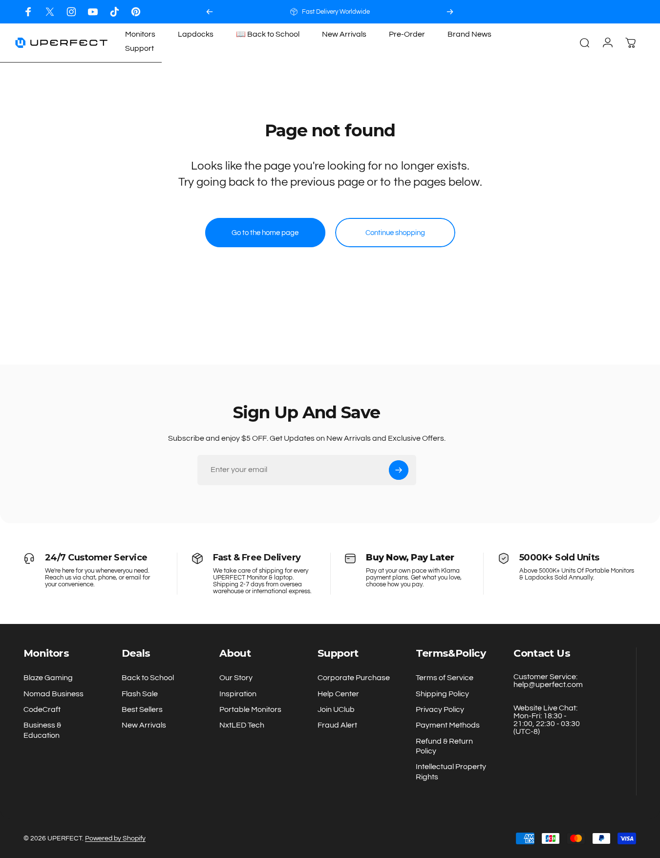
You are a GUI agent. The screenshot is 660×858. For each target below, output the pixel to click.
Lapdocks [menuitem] (195, 34)
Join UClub (336, 709)
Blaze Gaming (48, 678)
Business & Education (42, 730)
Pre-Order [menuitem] (407, 34)
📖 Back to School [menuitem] (267, 34)
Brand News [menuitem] (469, 34)
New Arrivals (144, 725)
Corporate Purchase (354, 678)
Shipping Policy (442, 694)
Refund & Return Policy (444, 746)
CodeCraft (42, 709)
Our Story (236, 678)
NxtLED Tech (241, 725)
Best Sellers (142, 709)
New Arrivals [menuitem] (344, 34)
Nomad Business (53, 694)
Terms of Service (444, 678)
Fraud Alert (337, 725)
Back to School (148, 678)
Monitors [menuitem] (140, 34)
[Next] (450, 11)
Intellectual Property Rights (451, 772)
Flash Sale (140, 694)
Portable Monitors (250, 709)
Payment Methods (448, 725)
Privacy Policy (440, 709)
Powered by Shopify (115, 838)
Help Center (338, 694)
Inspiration (237, 694)
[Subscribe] (398, 470)
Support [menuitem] (139, 48)
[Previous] (209, 11)
